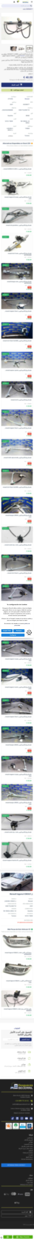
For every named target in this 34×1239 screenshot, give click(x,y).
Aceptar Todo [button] (7, 630)
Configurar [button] (13, 635)
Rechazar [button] (19, 630)
